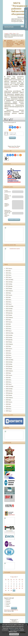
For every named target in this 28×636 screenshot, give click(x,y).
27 (22, 588)
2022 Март (8, 293)
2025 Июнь (8, 379)
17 (13, 586)
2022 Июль (8, 301)
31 (17, 33)
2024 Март (8, 346)
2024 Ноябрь (9, 364)
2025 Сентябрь (9, 386)
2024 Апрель (9, 348)
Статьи (7, 118)
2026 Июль (8, 408)
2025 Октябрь (9, 388)
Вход (17, 147)
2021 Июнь (8, 272)
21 (5, 588)
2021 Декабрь (9, 286)
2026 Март (8, 399)
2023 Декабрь (9, 339)
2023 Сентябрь (9, 333)
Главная (6, 33)
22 (8, 588)
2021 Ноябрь (9, 284)
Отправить (12, 137)
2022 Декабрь (9, 313)
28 (5, 590)
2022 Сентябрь (9, 306)
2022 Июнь (8, 299)
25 (16, 588)
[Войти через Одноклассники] (10, 130)
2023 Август (9, 330)
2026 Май (8, 404)
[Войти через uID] (10, 127)
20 (22, 586)
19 (19, 586)
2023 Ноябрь (9, 337)
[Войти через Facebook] (15, 127)
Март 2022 (14, 576)
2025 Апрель (9, 375)
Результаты (7, 609)
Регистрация (12, 147)
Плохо (7, 604)
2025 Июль (8, 382)
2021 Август (9, 277)
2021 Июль (8, 275)
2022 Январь (9, 288)
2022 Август (9, 304)
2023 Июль (8, 328)
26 (19, 588)
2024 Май (8, 350)
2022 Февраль (9, 290)
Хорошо (8, 601)
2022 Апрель (9, 295)
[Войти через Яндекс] (17, 127)
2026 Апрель (9, 402)
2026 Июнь (8, 406)
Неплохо (8, 603)
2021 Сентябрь (9, 279)
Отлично (8, 599)
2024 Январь (9, 341)
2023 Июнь (8, 326)
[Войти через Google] (20, 127)
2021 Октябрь (9, 281)
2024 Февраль (9, 344)
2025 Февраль (9, 370)
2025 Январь (9, 368)
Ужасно (8, 606)
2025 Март (8, 373)
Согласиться (14, 634)
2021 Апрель (9, 268)
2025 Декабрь (9, 393)
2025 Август (9, 384)
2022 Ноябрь (9, 310)
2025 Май (8, 377)
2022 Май (8, 297)
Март (14, 33)
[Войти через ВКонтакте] (12, 127)
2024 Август (9, 357)
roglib (7, 120)
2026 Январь (9, 395)
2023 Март (8, 319)
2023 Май (8, 324)
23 (11, 588)
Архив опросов (14, 609)
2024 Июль (8, 355)
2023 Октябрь (9, 335)
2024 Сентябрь (9, 359)
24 (13, 588)
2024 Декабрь (9, 366)
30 (11, 590)
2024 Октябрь (9, 362)
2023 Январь (9, 315)
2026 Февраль (9, 397)
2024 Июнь (8, 353)
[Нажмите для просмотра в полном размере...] (17, 75)
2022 (11, 33)
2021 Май (8, 270)
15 (8, 586)
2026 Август (9, 410)
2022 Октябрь (9, 308)
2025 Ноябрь (9, 390)
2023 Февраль (9, 317)
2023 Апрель (9, 321)
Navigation (8, 27)
